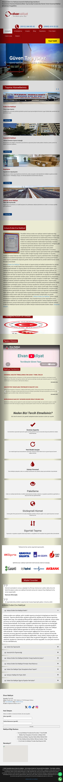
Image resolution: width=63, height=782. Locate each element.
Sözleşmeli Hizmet (33, 510)
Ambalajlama (18, 31)
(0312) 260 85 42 (27, 26)
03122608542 (9, 701)
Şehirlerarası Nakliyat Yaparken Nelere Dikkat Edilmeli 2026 (24, 399)
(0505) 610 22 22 (51, 26)
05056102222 (19, 701)
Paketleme (33, 491)
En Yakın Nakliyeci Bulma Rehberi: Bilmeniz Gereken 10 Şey (32, 739)
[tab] (31, 610)
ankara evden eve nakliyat (31, 779)
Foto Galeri (52, 31)
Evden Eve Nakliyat (14, 264)
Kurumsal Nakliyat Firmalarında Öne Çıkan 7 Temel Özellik (23, 375)
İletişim (17, 36)
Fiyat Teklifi (52, 41)
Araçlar (27, 31)
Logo (16, 14)
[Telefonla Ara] (60, 779)
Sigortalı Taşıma (32, 530)
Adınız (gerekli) (7, 716)
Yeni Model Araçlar (33, 450)
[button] (56, 89)
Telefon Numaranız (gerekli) (10, 721)
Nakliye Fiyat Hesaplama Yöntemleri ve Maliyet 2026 (21, 387)
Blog (34, 31)
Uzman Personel (33, 469)
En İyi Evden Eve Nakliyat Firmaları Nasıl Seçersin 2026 (32, 741)
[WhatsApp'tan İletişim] (60, 774)
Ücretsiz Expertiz (33, 430)
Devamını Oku (54, 382)
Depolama (42, 31)
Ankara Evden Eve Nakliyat (41, 296)
